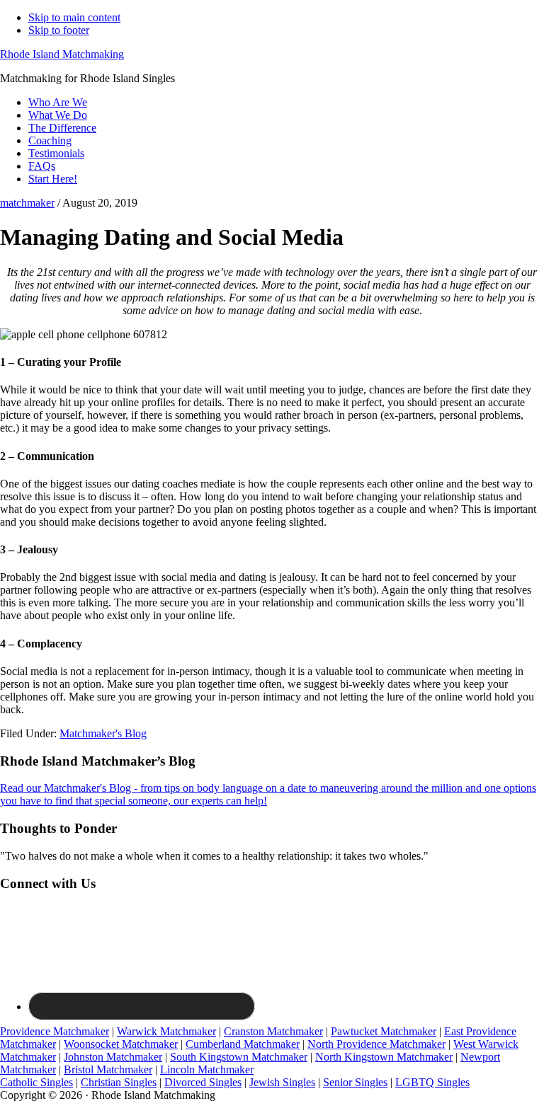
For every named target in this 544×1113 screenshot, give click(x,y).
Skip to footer (58, 30)
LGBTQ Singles (432, 1082)
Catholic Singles (36, 1082)
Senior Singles (355, 1082)
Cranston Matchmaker (273, 1031)
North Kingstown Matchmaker (384, 1057)
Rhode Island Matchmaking (62, 54)
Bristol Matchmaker (108, 1069)
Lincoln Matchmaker (207, 1069)
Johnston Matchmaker (113, 1057)
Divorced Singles (203, 1082)
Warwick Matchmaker (166, 1031)
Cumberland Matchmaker (243, 1044)
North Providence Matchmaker (376, 1044)
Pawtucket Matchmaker (383, 1031)
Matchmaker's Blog (103, 733)
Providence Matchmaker (54, 1031)
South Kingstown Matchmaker (238, 1057)
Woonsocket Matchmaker (121, 1044)
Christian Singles (119, 1082)
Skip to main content (74, 17)
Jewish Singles (282, 1082)
